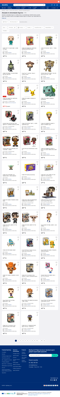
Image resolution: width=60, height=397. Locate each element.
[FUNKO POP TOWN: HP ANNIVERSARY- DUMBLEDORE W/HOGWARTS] (30, 197)
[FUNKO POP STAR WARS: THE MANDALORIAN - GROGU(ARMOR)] (11, 172)
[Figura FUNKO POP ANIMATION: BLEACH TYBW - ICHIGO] (30, 298)
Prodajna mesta (16, 353)
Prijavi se (55, 355)
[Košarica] (57, 5)
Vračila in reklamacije (24, 361)
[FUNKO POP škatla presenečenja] (30, 172)
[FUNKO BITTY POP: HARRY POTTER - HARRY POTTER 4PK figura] (49, 172)
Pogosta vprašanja (23, 353)
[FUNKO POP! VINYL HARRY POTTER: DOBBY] (30, 223)
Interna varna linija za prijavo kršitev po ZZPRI (7, 370)
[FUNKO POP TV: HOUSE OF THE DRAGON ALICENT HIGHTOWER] (11, 323)
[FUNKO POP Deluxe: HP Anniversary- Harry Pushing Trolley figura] (49, 197)
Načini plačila (15, 362)
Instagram (52, 380)
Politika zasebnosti (17, 368)
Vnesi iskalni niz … (21, 4)
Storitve (14, 357)
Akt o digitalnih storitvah (7, 359)
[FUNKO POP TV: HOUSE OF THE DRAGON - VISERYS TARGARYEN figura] (30, 273)
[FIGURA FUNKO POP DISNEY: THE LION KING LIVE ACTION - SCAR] (49, 71)
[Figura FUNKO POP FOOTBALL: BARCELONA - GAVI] (11, 298)
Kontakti (3, 354)
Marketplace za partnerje (7, 365)
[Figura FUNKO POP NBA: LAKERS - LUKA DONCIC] (49, 223)
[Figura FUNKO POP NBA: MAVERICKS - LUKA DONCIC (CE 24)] (49, 298)
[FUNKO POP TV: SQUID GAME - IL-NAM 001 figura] (11, 46)
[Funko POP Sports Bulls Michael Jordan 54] (30, 146)
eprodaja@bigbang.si (33, 365)
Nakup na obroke (16, 364)
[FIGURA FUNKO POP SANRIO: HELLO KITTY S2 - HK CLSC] (49, 273)
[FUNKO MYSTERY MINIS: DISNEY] (11, 248)
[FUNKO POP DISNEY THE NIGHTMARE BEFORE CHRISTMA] (11, 71)
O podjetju (4, 352)
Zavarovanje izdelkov (17, 366)
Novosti (3, 367)
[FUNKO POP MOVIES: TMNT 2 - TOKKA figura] (49, 46)
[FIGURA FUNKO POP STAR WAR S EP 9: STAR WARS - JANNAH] (11, 146)
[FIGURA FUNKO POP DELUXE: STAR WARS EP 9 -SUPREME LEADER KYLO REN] (11, 121)
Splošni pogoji (16, 355)
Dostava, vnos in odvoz (16, 360)
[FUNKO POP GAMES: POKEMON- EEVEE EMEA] (11, 197)
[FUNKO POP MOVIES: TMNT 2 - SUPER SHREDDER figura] (30, 121)
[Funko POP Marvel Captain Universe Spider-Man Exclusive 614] (30, 248)
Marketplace (24, 355)
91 (41, 340)
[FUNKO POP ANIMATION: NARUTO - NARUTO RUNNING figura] (49, 121)
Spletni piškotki (16, 370)
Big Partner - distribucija (7, 363)
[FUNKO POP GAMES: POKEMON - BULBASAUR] (49, 96)
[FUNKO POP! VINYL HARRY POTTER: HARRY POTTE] (11, 223)
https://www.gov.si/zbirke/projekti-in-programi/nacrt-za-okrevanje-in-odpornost (39, 394)
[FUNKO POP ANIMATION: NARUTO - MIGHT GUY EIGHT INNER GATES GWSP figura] (49, 146)
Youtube (54, 380)
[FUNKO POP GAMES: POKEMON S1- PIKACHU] (30, 96)
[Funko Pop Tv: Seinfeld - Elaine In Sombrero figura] (30, 71)
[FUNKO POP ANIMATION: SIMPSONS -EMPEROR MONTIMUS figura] (30, 46)
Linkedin (56, 380)
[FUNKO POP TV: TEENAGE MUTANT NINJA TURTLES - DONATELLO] (30, 323)
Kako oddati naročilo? (24, 358)
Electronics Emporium (12, 102)
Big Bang (9, 52)
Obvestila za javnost (6, 358)
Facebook (51, 380)
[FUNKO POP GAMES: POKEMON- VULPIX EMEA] (11, 273)
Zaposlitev (4, 372)
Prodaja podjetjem (5, 361)
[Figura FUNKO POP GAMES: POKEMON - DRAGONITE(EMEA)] (49, 248)
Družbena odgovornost (6, 356)
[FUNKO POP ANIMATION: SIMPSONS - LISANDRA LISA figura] (11, 96)
